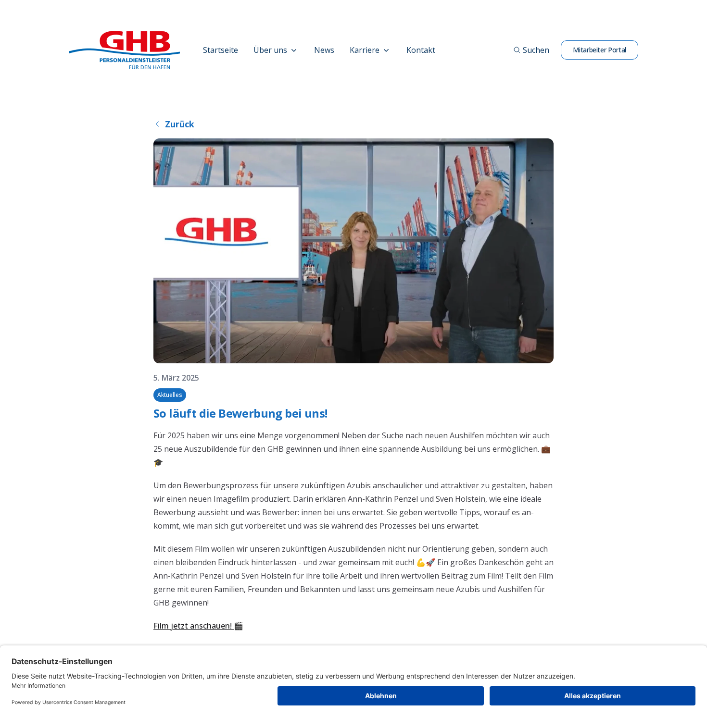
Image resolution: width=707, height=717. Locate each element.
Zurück (179, 124)
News (324, 50)
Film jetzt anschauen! (193, 625)
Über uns (270, 50)
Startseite (220, 50)
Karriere (364, 50)
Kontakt (420, 50)
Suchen (536, 50)
